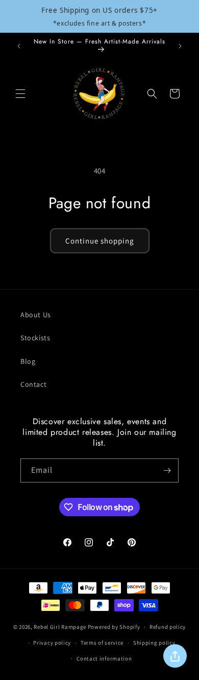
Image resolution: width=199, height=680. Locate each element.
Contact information (104, 658)
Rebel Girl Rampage (60, 626)
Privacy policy (52, 642)
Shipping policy (154, 642)
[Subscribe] (167, 470)
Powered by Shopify (114, 626)
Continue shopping (99, 241)
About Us (35, 314)
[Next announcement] (180, 46)
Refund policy (168, 626)
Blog (27, 361)
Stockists (35, 337)
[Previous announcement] (19, 46)
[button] (20, 93)
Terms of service (102, 642)
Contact (33, 384)
